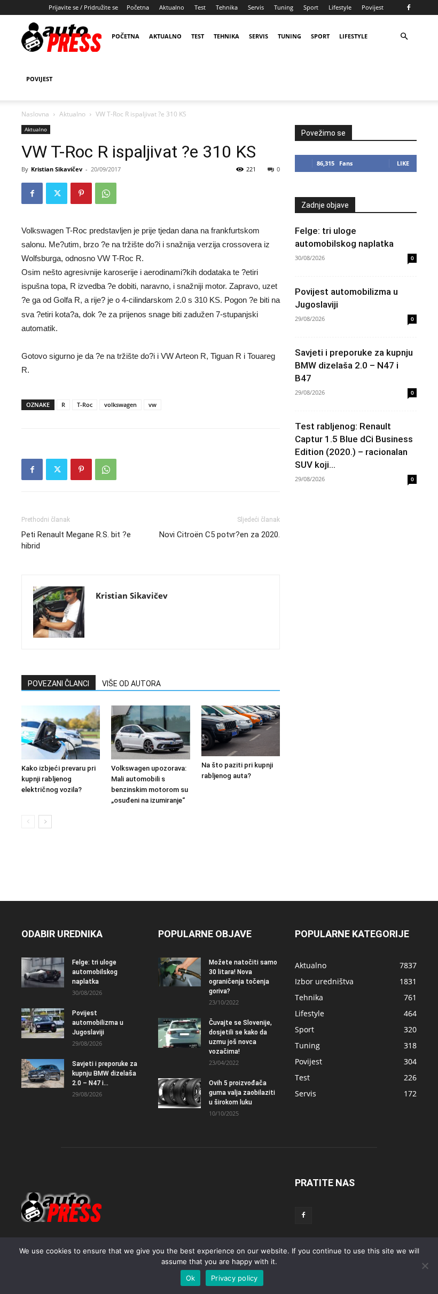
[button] (404, 37)
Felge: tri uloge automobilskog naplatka (95, 972)
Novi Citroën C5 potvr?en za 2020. (219, 534)
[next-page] (45, 821)
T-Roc (84, 405)
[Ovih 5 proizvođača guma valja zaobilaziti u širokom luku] (179, 1093)
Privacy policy (234, 1278)
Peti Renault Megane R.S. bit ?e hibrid (76, 540)
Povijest (373, 7)
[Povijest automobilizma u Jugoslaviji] (42, 1023)
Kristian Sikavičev (56, 169)
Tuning (283, 7)
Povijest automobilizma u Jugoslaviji (97, 1022)
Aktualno (171, 7)
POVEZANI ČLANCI (58, 683)
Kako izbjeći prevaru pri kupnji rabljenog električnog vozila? (58, 779)
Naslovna (35, 114)
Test (200, 7)
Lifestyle (339, 7)
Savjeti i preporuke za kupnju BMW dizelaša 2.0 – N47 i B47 (354, 365)
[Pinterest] (81, 193)
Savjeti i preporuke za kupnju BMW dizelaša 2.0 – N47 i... (104, 1073)
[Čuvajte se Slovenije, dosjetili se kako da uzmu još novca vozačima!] (179, 1033)
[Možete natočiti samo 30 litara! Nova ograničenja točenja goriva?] (179, 972)
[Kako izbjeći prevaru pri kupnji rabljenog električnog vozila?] (60, 732)
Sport (310, 7)
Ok (190, 1278)
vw (152, 405)
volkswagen (120, 405)
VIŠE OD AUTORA (131, 683)
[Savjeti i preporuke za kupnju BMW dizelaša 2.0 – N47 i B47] (42, 1073)
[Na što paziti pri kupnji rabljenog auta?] (240, 730)
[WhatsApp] (105, 193)
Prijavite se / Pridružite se (83, 7)
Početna (138, 7)
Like (403, 163)
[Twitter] (56, 193)
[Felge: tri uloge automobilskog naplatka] (42, 972)
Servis (256, 7)
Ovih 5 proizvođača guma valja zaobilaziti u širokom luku (242, 1092)
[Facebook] (409, 7)
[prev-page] (28, 821)
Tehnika (227, 7)
